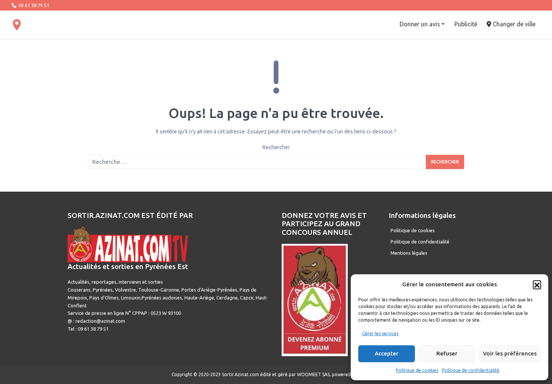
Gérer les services (380, 333)
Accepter (386, 353)
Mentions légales (409, 252)
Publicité (465, 24)
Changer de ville (513, 24)
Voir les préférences (510, 353)
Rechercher (276, 147)
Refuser (446, 353)
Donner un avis (420, 24)
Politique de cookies (417, 370)
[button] (537, 284)
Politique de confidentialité (470, 370)
